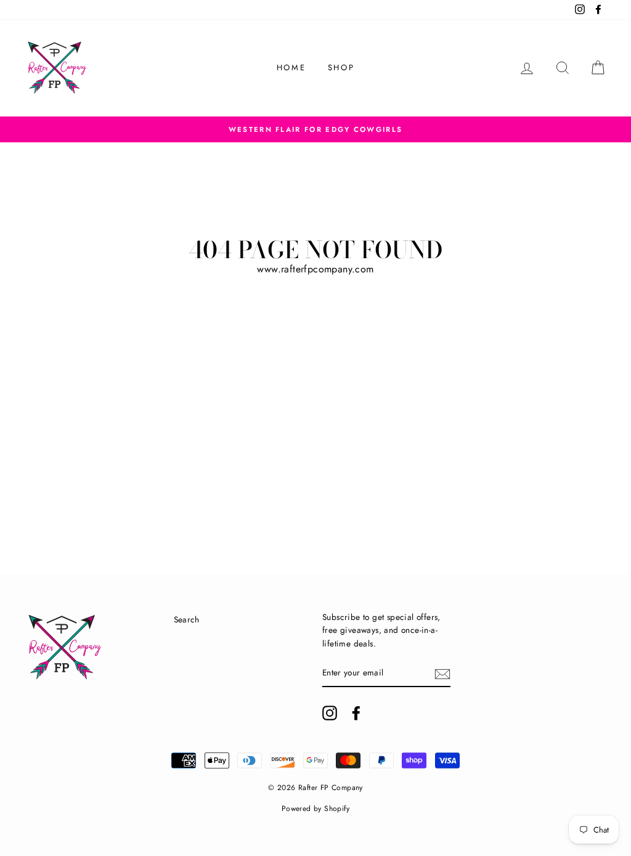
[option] (315, 129)
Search (187, 619)
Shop (341, 67)
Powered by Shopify (315, 808)
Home (291, 67)
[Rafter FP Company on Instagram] (329, 713)
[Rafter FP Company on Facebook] (356, 713)
